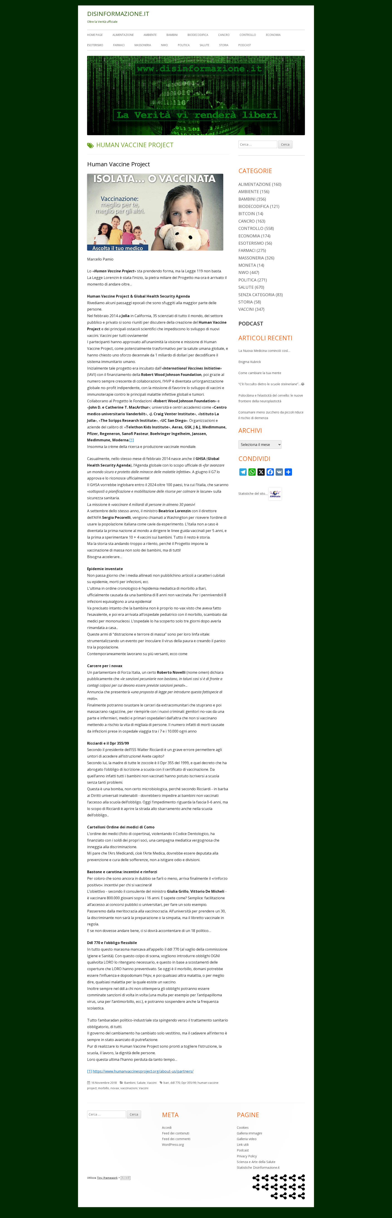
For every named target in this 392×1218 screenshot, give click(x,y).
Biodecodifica (198, 35)
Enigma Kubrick (249, 362)
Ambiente (150, 35)
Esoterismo (95, 45)
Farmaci (119, 45)
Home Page (95, 35)
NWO (164, 45)
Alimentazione (123, 35)
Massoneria (143, 45)
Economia (273, 35)
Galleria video (247, 1139)
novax (114, 1088)
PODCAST (250, 323)
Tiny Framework (107, 1177)
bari (166, 1083)
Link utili (243, 1144)
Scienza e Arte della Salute (256, 1162)
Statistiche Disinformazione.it (258, 1167)
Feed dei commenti (176, 1139)
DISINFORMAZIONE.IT (118, 14)
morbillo (103, 1088)
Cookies (243, 1127)
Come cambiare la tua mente (259, 373)
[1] (131, 439)
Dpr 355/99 (188, 1083)
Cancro (224, 35)
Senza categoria (256, 294)
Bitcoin (246, 213)
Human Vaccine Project (118, 164)
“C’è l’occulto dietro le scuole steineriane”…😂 (271, 384)
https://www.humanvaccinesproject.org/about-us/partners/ (143, 1071)
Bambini (172, 35)
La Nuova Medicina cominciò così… (264, 350)
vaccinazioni (128, 1088)
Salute (204, 45)
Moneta (247, 265)
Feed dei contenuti (175, 1133)
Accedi (167, 1127)
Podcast (244, 45)
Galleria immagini (249, 1133)
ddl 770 (175, 1083)
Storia (223, 45)
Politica (184, 45)
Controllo (248, 35)
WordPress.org (173, 1144)
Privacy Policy (247, 1156)
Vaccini (152, 1083)
